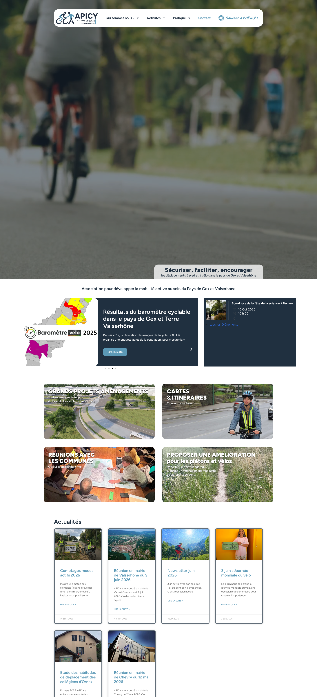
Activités (154, 18)
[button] (30, 349)
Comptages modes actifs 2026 (76, 572)
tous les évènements (224, 324)
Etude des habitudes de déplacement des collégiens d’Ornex (78, 677)
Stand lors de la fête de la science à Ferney (262, 303)
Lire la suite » (68, 604)
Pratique (179, 18)
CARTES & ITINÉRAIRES (187, 394)
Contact (204, 18)
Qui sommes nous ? (120, 18)
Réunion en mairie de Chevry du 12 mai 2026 (131, 677)
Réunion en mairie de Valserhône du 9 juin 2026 (130, 575)
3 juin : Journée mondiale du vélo (236, 572)
